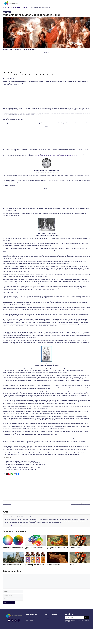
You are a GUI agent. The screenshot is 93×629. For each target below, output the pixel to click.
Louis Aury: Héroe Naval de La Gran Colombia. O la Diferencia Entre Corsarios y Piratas (55, 155)
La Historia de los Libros (53, 564)
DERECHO (37, 3)
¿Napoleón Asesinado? (76, 547)
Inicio (4, 7)
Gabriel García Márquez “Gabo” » (80, 504)
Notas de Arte (24, 7)
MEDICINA (31, 3)
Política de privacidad (86, 626)
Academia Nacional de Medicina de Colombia (21, 49)
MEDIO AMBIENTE (70, 3)
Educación (9, 7)
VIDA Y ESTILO (80, 3)
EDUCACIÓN (51, 3)
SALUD (57, 3)
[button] (86, 3)
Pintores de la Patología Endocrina (12, 564)
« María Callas (7, 504)
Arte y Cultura (16, 7)
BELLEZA (63, 3)
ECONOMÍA (43, 3)
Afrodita (72, 564)
